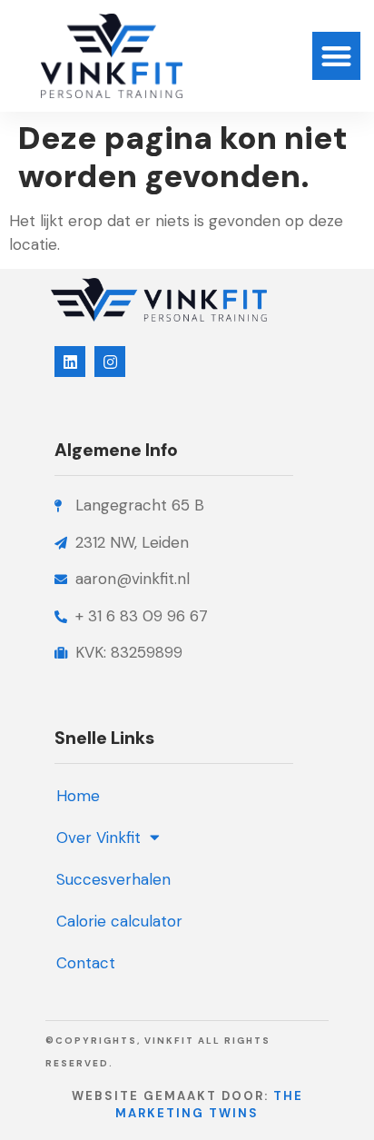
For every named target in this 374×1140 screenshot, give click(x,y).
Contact (85, 963)
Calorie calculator (119, 921)
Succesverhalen (113, 879)
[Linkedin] (69, 361)
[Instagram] (109, 361)
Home (78, 796)
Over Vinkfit (98, 838)
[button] (336, 56)
